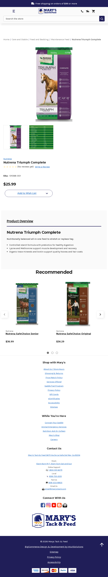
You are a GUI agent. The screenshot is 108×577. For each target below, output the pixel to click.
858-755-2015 (55, 476)
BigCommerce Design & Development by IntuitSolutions (54, 546)
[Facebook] (43, 505)
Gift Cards (54, 394)
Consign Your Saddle (54, 423)
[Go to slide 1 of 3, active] (48, 353)
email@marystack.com (55, 489)
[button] (101, 544)
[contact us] (82, 11)
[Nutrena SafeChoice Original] (77, 304)
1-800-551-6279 (55, 470)
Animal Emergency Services (54, 427)
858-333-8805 (55, 482)
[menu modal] (13, 11)
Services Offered (54, 382)
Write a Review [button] (42, 166)
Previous (4, 314)
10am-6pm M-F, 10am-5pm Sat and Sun (54, 464)
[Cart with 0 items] (93, 11)
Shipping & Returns (54, 373)
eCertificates (54, 398)
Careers (54, 439)
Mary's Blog (54, 435)
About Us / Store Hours (54, 369)
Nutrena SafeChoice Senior (22, 333)
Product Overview (20, 221)
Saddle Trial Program (54, 386)
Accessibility (54, 403)
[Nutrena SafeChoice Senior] (27, 304)
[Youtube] (54, 505)
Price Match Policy (54, 377)
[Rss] (59, 505)
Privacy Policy (54, 390)
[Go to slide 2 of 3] (52, 353)
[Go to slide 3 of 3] (57, 353)
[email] (65, 505)
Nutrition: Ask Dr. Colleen (54, 431)
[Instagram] (48, 505)
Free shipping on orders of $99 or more (56, 3)
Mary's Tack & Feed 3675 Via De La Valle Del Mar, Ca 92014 (54, 455)
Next (100, 314)
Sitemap (54, 407)
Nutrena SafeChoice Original (73, 333)
